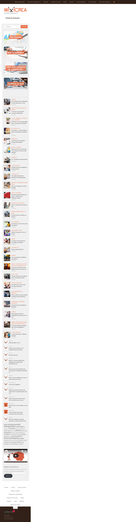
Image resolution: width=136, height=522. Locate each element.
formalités (19, 434)
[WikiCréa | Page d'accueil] (15, 10)
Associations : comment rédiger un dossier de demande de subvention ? (19, 132)
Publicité (9, 501)
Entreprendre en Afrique (16, 230)
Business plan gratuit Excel (17, 249)
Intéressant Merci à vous (14, 342)
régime (20, 440)
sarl (5, 442)
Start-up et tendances (104, 2)
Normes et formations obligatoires (19, 264)
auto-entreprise (10, 424)
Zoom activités (92, 2)
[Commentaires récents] (13, 95)
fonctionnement (13, 434)
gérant (11, 436)
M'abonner (8, 476)
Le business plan (15, 174)
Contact (13, 487)
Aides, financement (20, 2)
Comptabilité (14, 303)
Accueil (6, 487)
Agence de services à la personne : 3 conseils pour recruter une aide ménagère (19, 150)
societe (14, 442)
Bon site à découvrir (13, 355)
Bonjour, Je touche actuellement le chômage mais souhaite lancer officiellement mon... (16, 362)
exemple (6, 434)
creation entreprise (21, 428)
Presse (22, 498)
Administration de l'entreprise (17, 203)
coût (16, 428)
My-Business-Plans (15, 504)
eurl (21, 432)
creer (5, 431)
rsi (18, 440)
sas (7, 442)
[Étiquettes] (25, 95)
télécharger (14, 444)
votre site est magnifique (14, 384)
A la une (13, 118)
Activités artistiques (16, 332)
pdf (9, 440)
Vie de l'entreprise (16, 120)
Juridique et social (55, 2)
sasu (10, 442)
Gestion (72, 2)
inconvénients (17, 436)
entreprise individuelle (15, 432)
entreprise (7, 432)
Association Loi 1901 (15, 128)
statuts (10, 444)
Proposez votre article (12, 498)
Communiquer (19, 118)
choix (7, 428)
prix (10, 440)
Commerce (13, 99)
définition (18, 431)
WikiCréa (22, 501)
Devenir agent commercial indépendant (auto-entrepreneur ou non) (19, 315)
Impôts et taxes (14, 274)
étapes (21, 444)
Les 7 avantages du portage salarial (19, 159)
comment (12, 429)
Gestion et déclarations (16, 282)
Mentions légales (15, 491)
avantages (20, 427)
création (9, 431)
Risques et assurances (16, 192)
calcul (5, 428)
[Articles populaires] (19, 95)
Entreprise (24, 118)
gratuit (24, 434)
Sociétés (46, 2)
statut (19, 442)
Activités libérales (15, 165)
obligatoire (6, 440)
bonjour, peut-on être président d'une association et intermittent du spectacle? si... (18, 370)
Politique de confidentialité (15, 494)
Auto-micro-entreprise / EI (34, 2)
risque (16, 440)
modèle (21, 438)
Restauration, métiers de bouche (18, 265)
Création (13, 239)
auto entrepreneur (12, 425)
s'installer (25, 440)
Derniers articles (22, 487)
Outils (15, 501)
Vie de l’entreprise (81, 2)
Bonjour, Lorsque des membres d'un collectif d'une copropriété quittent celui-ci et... (18, 391)
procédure (13, 440)
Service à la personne (16, 147)
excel (24, 432)
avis (24, 426)
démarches (24, 431)
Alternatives (14, 157)
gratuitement (7, 436)
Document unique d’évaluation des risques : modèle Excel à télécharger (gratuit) (19, 196)
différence (13, 430)
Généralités (14, 293)
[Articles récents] (7, 95)
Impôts (65, 2)
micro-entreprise (11, 438)
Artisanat (13, 255)
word (18, 444)
